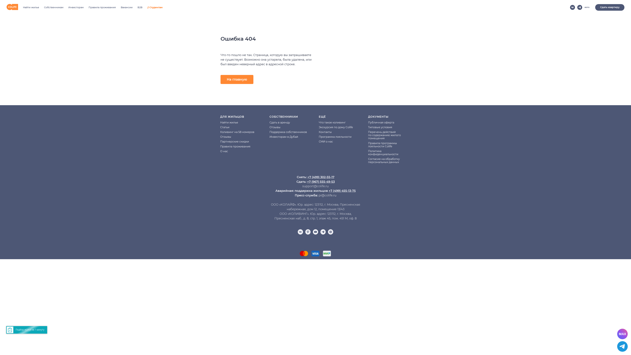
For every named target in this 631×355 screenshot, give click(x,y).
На (222, 122)
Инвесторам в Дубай (283, 136)
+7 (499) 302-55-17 (320, 177)
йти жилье (231, 122)
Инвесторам (76, 7)
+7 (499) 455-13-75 (342, 191)
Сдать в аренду (279, 122)
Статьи (224, 127)
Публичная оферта (381, 122)
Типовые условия (380, 127)
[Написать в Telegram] (622, 346)
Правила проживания (102, 7)
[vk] (572, 7)
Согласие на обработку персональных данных (384, 160)
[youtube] (315, 232)
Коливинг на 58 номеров (237, 132)
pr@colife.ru (327, 195)
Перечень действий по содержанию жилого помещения (384, 135)
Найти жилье (31, 7)
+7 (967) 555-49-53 (321, 182)
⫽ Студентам (155, 7)
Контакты (325, 132)
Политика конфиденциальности (383, 153)
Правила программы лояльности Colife (382, 145)
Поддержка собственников (288, 132)
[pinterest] (308, 232)
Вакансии (127, 7)
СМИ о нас (326, 141)
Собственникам (53, 7)
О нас (224, 151)
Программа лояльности (335, 136)
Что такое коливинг (332, 122)
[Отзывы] (330, 232)
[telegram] (579, 7)
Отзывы (225, 136)
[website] (586, 7)
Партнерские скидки (234, 141)
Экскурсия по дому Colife (336, 127)
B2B (140, 7)
